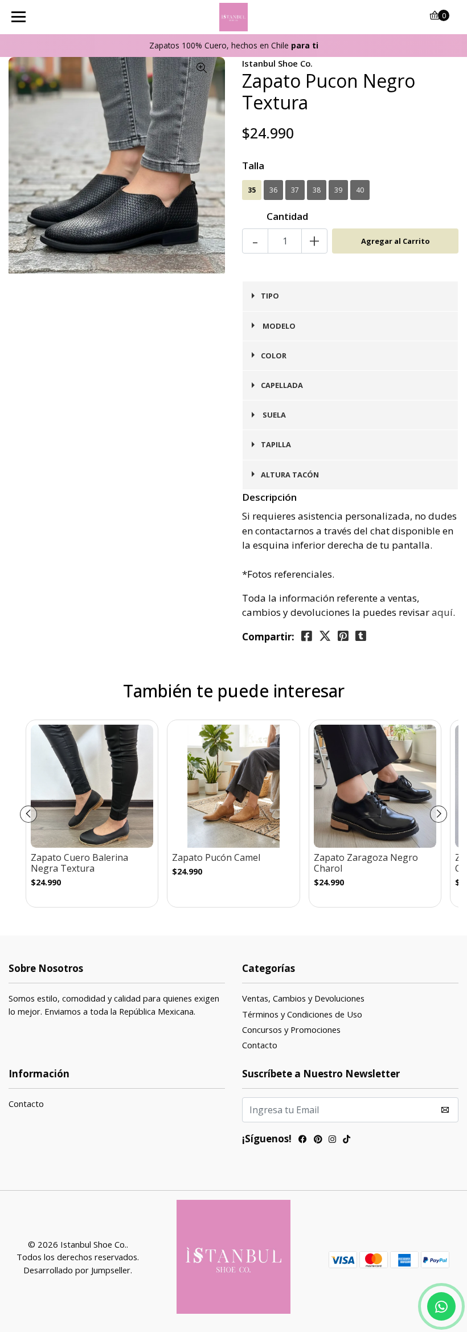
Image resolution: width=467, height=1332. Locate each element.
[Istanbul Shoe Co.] (233, 17)
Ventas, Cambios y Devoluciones (303, 998)
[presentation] (28, 814)
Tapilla (276, 444)
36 (273, 190)
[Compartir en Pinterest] (343, 636)
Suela (273, 415)
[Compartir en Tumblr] (360, 636)
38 (317, 190)
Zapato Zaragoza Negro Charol (366, 863)
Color (273, 355)
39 (338, 190)
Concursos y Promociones (291, 1029)
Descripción (269, 497)
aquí (442, 612)
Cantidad (287, 216)
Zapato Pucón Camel (216, 857)
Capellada (282, 385)
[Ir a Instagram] (332, 1140)
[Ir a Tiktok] (346, 1140)
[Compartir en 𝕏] (325, 636)
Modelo (278, 326)
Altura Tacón (290, 474)
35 (252, 190)
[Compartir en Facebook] (306, 636)
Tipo (270, 296)
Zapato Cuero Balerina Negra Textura (79, 863)
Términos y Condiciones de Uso (302, 1014)
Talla (253, 165)
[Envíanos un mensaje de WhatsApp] (441, 1306)
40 (360, 190)
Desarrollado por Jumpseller (76, 1270)
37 (295, 190)
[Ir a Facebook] (302, 1140)
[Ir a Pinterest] (318, 1140)
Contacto (259, 1045)
